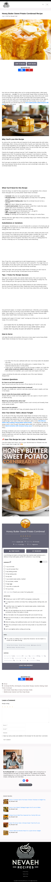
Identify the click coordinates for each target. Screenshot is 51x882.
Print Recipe (32, 63)
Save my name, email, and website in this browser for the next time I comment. (25, 736)
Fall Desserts (18, 686)
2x (43, 561)
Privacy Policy (25, 871)
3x (46, 561)
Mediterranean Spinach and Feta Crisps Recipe (16, 692)
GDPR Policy (25, 876)
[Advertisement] (25, 82)
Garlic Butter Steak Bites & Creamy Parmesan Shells (18, 690)
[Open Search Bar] (43, 4)
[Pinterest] (29, 70)
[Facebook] (21, 70)
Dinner (5, 684)
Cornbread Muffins (9, 686)
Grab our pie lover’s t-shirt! (24, 667)
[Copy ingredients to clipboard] (10, 562)
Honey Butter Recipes (28, 686)
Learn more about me (25, 784)
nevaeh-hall (19, 541)
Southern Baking (39, 686)
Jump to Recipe (20, 63)
